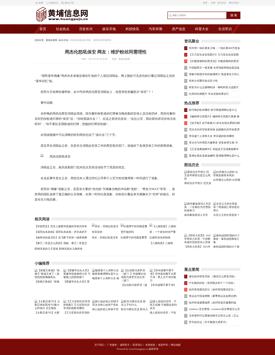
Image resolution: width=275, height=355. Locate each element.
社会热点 (62, 29)
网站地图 (176, 344)
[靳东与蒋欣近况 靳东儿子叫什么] (134, 304)
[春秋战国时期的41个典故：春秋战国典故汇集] (226, 242)
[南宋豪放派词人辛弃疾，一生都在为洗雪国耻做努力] (197, 210)
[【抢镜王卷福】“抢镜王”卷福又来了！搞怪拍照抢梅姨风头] (48, 277)
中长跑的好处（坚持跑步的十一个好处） (212, 283)
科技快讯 (132, 29)
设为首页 (221, 2)
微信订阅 (69, 2)
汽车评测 (155, 29)
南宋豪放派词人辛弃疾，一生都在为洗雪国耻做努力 (197, 216)
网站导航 (233, 2)
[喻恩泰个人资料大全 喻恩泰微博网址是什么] (105, 273)
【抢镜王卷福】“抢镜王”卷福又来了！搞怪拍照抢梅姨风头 (47, 282)
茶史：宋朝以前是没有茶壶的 (105, 238)
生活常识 (225, 29)
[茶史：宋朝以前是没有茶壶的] (105, 232)
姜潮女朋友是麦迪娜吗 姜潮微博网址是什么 (214, 155)
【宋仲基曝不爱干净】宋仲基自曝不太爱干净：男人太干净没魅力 (163, 286)
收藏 (41, 2)
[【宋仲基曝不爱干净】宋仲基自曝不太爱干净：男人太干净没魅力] (163, 280)
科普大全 (202, 29)
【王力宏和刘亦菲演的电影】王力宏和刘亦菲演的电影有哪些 (76, 313)
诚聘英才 (125, 344)
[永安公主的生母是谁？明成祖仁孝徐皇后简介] (226, 210)
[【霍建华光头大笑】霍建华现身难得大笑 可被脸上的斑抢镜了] (76, 277)
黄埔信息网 (51, 40)
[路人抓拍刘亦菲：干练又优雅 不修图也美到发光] (163, 308)
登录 (205, 2)
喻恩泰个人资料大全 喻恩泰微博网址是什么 (105, 279)
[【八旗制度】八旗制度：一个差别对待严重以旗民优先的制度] (162, 237)
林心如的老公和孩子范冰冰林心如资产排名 (105, 310)
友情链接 (150, 344)
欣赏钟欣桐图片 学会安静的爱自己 (209, 93)
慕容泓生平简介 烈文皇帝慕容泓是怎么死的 (197, 184)
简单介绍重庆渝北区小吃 (203, 80)
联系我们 (137, 344)
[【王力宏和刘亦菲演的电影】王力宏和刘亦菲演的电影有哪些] (76, 308)
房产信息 (178, 29)
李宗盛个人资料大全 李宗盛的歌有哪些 (211, 136)
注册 (213, 2)
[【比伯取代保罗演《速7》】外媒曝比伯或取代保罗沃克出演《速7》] (134, 280)
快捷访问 (53, 2)
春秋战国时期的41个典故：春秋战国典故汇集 (226, 247)
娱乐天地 (109, 29)
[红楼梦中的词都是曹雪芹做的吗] (134, 232)
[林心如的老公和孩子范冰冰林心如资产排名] (105, 304)
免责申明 (163, 344)
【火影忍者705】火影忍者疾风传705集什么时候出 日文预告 (47, 313)
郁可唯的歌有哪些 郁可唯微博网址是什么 (213, 110)
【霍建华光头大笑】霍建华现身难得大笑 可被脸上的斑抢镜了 (76, 282)
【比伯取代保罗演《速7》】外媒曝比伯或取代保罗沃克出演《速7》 (134, 286)
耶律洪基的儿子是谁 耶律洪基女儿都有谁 (58, 248)
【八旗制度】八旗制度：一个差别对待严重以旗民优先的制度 (162, 244)
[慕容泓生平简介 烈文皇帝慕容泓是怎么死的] (197, 178)
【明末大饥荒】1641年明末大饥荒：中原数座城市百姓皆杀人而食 (197, 247)
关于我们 (99, 344)
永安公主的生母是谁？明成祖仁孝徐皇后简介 (226, 216)
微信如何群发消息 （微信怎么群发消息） (213, 276)
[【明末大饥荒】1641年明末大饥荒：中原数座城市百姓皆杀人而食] (197, 242)
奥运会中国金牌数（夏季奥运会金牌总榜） (214, 296)
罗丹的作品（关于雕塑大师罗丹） (208, 322)
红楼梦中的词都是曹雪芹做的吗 (134, 238)
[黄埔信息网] (72, 23)
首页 (42, 29)
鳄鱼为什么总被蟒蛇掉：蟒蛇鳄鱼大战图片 (214, 87)
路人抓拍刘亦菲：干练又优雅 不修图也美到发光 (163, 313)
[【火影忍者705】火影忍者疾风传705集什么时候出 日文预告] (48, 308)
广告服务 (112, 344)
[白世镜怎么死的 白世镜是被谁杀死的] (226, 175)
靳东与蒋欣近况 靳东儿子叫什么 (134, 310)
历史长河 (86, 29)
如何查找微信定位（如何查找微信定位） (212, 289)
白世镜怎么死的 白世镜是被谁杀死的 (226, 180)
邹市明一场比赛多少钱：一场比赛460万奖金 (214, 48)
